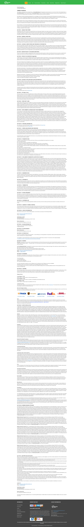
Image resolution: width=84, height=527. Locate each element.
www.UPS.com (37, 515)
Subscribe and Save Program (21, 511)
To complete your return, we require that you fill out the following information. (28, 238)
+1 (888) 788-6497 (22, 214)
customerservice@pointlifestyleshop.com (25, 213)
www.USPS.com (34, 515)
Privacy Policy (43, 125)
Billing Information (19, 515)
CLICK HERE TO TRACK (21, 296)
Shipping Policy (19, 513)
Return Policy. (30, 90)
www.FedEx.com (42, 515)
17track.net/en (51, 284)
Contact (18, 508)
